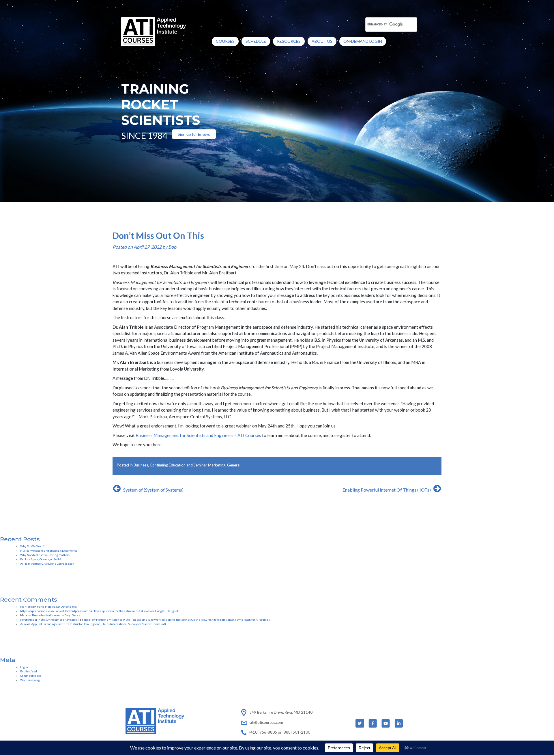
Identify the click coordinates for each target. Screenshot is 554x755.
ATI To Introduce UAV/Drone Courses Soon (47, 563)
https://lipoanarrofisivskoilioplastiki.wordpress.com (54, 611)
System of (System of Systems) (153, 489)
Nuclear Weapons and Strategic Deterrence (48, 550)
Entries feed (28, 671)
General (233, 465)
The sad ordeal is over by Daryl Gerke (56, 615)
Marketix (26, 606)
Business (141, 465)
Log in (24, 667)
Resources (289, 41)
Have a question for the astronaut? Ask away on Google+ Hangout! (136, 611)
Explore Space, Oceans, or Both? (40, 559)
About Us (322, 41)
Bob (172, 247)
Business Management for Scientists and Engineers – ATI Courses (198, 435)
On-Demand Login (362, 41)
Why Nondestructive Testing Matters (45, 555)
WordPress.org (30, 680)
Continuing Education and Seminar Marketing (187, 465)
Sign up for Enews (194, 134)
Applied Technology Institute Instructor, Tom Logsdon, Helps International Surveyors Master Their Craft (98, 624)
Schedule (256, 41)
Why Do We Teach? (32, 546)
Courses (225, 41)
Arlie (23, 624)
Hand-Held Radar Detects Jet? (57, 606)
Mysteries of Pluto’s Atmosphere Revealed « (49, 619)
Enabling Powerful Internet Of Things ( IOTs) (386, 489)
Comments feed (31, 675)
